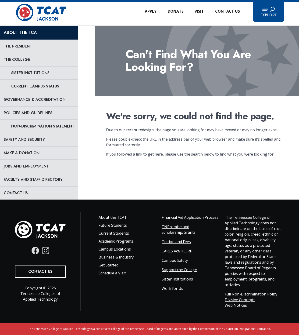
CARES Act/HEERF (177, 251)
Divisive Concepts (240, 299)
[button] (268, 12)
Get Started (108, 265)
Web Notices (236, 305)
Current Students (114, 233)
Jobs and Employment (26, 166)
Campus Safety (175, 260)
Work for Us (172, 288)
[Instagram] (45, 250)
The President (18, 46)
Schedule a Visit (112, 273)
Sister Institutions (30, 73)
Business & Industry (116, 257)
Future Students (113, 225)
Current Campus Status (35, 86)
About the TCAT (21, 32)
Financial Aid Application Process (190, 217)
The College (17, 59)
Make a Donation (21, 153)
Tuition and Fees (176, 241)
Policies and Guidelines (28, 113)
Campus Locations (115, 249)
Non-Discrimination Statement (42, 126)
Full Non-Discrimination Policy (251, 294)
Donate (175, 11)
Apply (151, 11)
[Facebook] (35, 250)
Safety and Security (24, 139)
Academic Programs (116, 241)
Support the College (179, 269)
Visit (199, 11)
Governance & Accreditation (34, 99)
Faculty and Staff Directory (33, 179)
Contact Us (227, 11)
